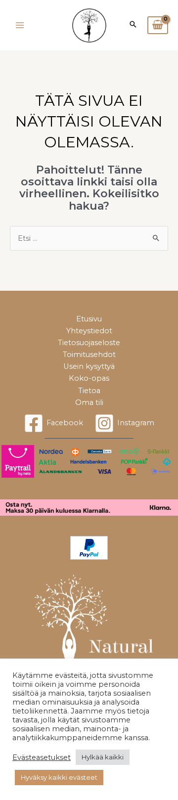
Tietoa (89, 390)
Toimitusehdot (89, 354)
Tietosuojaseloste (89, 342)
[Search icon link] (133, 25)
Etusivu (89, 318)
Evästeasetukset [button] (41, 757)
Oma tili (89, 402)
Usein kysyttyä (89, 366)
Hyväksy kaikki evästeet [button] (59, 777)
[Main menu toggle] (20, 25)
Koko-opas (89, 378)
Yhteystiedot (89, 330)
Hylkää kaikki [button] (103, 757)
